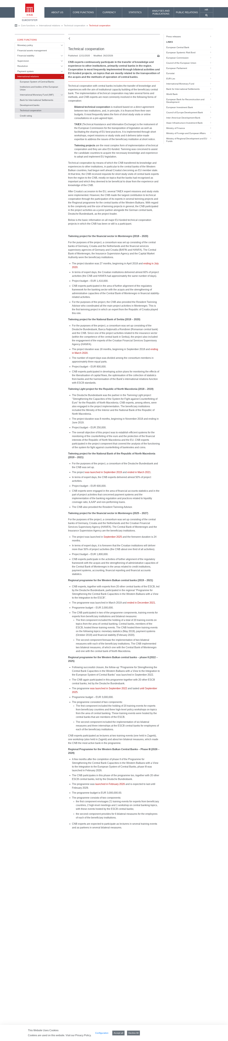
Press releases (173, 36)
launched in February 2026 (110, 784)
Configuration (101, 1033)
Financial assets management (32, 50)
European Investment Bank (179, 107)
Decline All (133, 1033)
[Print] (158, 56)
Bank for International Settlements (36, 100)
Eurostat (170, 73)
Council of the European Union (181, 63)
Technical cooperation (74, 25)
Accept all (118, 1033)
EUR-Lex (170, 78)
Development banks (30, 105)
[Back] (69, 39)
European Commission (177, 58)
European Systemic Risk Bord (180, 52)
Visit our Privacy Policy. (78, 1035)
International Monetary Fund (180, 83)
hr (206, 9)
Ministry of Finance (175, 128)
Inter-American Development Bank (183, 117)
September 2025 (113, 536)
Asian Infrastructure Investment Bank (184, 123)
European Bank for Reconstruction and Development (185, 100)
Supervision (23, 61)
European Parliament (176, 68)
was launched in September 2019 (103, 472)
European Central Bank (177, 47)
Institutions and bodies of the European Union (39, 88)
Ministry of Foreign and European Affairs (186, 133)
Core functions (28, 25)
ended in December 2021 (141, 602)
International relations (49, 25)
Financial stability (25, 55)
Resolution (22, 66)
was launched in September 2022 (108, 688)
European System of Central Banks (37, 81)
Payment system (25, 71)
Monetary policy (25, 45)
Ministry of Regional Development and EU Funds (186, 140)
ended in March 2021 (139, 472)
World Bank (172, 94)
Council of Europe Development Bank (184, 112)
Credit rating (26, 115)
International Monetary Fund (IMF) (37, 94)
